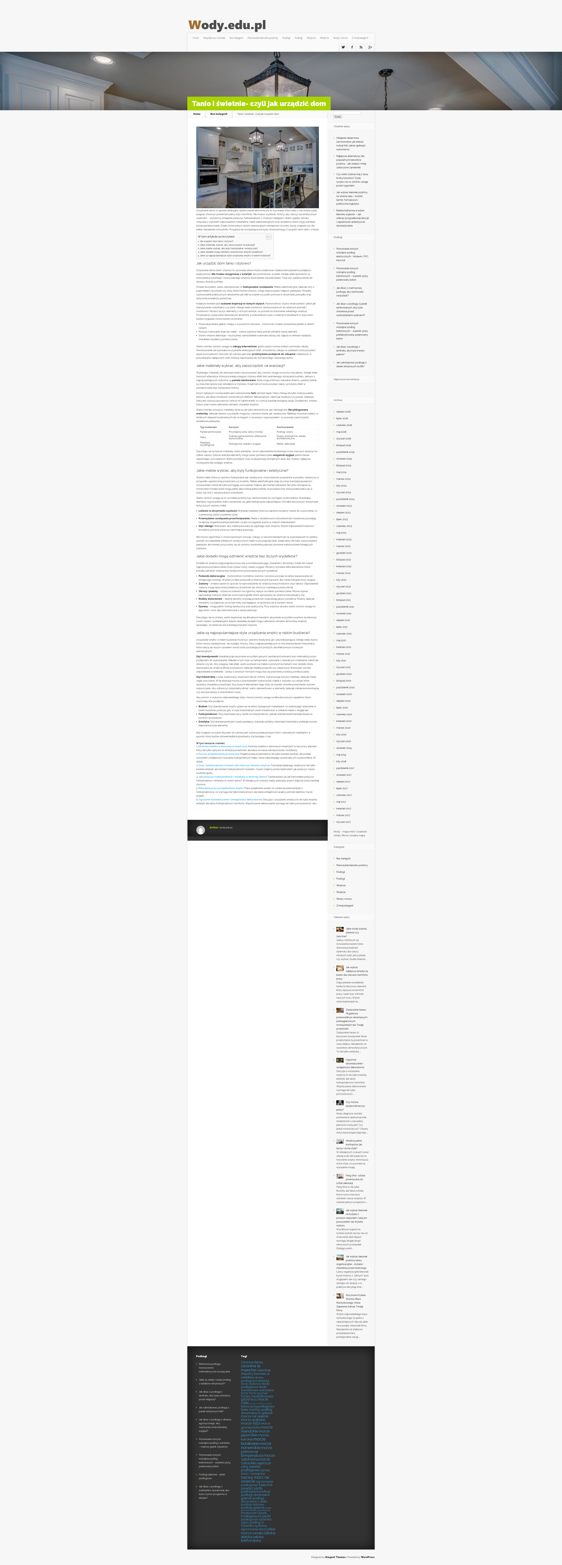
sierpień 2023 (343, 512)
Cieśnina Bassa (252, 1362)
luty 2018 (341, 761)
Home (196, 37)
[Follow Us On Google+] (370, 47)
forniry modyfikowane (257, 1396)
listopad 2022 (343, 559)
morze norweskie (256, 1445)
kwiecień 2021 (343, 647)
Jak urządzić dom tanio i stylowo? (216, 241)
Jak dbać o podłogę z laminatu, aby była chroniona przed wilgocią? (214, 1395)
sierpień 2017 (343, 781)
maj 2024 (341, 472)
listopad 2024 (343, 465)
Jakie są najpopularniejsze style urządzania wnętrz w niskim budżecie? (235, 255)
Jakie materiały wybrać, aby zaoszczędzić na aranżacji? (227, 245)
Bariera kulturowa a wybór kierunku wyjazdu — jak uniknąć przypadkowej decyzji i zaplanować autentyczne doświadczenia (352, 218)
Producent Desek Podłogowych (254, 1514)
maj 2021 (341, 640)
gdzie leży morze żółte (254, 1401)
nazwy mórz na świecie (255, 1479)
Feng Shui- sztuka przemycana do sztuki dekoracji (350, 1179)
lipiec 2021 (342, 627)
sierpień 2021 (343, 620)
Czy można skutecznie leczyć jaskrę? (350, 1106)
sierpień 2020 (343, 701)
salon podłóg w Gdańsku (252, 1524)
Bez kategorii (236, 37)
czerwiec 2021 (344, 633)
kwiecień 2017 (343, 808)
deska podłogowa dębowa (255, 1379)
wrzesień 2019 (344, 748)
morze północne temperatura (256, 1451)
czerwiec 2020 (344, 714)
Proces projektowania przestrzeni (219, 754)
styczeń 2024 (343, 492)
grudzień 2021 (343, 593)
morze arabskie (253, 1420)
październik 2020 (345, 687)
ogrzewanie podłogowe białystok (257, 1483)
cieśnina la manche (250, 1368)
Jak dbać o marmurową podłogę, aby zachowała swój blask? (349, 292)
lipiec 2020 (342, 707)
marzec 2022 (343, 573)
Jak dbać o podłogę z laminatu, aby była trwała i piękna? (350, 350)
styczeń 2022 (343, 586)
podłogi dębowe (252, 1504)
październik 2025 (345, 452)
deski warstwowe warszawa (257, 1388)
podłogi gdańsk (252, 1507)
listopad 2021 (343, 600)
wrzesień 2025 (344, 458)
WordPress (368, 1557)
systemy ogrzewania (254, 1527)
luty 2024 (341, 485)
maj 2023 (341, 532)
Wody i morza (340, 37)
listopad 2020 (343, 680)
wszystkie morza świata (258, 1531)
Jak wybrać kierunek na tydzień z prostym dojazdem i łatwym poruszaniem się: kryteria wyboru (351, 1218)
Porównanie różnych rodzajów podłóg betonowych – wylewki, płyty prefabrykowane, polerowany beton (352, 331)
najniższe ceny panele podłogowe (256, 1466)
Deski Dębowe (251, 1384)
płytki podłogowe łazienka (256, 1517)
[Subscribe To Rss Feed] (361, 47)
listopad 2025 (343, 445)
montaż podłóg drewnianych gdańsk (257, 1411)
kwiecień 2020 (344, 721)
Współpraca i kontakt (214, 37)
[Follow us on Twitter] (343, 47)
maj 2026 (341, 431)
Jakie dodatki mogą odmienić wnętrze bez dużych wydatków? (231, 252)
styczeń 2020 (343, 741)
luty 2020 (341, 734)
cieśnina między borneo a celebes (255, 1373)
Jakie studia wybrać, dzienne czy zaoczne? (351, 932)
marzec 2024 (343, 479)
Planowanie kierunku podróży (262, 37)
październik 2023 (345, 499)
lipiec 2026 (342, 418)
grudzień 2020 (344, 674)
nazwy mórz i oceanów (255, 1472)
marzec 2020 (343, 727)
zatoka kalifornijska (252, 1539)
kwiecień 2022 (344, 566)
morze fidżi (250, 1423)
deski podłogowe (255, 1385)
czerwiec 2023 (344, 526)
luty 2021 (341, 660)
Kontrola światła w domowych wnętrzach (222, 746)
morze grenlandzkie (255, 1425)
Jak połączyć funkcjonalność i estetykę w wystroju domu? (233, 776)
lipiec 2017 (342, 788)
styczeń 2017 (343, 822)
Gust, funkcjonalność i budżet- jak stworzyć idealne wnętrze (234, 765)
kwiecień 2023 (344, 539)
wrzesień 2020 (344, 694)
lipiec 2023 (342, 519)
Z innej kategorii (360, 37)
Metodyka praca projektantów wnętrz (221, 788)
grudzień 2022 (344, 553)
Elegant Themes (335, 1557)
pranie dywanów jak (260, 1510)
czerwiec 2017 (344, 795)
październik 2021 (345, 606)
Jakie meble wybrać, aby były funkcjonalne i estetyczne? (229, 248)
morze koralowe (253, 1441)
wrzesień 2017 (344, 775)
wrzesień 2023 (344, 505)
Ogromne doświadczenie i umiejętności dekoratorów (230, 799)
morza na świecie (254, 1416)
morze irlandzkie (257, 1429)
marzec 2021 (343, 653)
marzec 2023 (343, 546)
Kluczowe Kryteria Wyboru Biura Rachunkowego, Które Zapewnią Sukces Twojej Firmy (351, 1303)
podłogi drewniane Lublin (254, 1499)
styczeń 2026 (343, 438)
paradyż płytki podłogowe (251, 1489)
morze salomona (258, 1457)
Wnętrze (311, 37)
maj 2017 (341, 801)
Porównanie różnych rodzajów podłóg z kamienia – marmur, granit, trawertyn (214, 1443)
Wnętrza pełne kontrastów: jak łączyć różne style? (349, 1144)
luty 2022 (341, 579)
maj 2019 (341, 754)
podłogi (264, 1491)
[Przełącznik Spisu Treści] (267, 237)
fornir (245, 1393)
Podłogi (286, 37)
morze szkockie (255, 1461)
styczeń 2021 (343, 667)
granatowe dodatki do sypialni (260, 1403)
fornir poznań (258, 1393)
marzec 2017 (343, 815)
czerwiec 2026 (344, 425)
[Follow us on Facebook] (352, 47)
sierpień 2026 (343, 411)
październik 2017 (345, 768)
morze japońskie (255, 1433)
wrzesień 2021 (344, 613)
